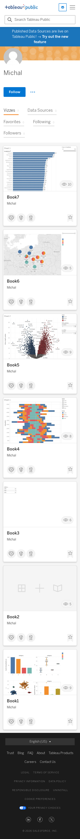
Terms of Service (46, 772)
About (41, 753)
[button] (28, 819)
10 (69, 184)
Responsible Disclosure (31, 790)
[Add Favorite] (70, 218)
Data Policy (57, 781)
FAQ (30, 753)
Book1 (13, 701)
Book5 (13, 365)
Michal (11, 203)
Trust (10, 753)
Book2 (13, 617)
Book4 (13, 449)
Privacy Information (29, 781)
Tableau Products (61, 753)
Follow (14, 92)
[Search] (9, 20)
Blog (21, 753)
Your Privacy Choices (44, 807)
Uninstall (60, 790)
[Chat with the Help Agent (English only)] (63, 7)
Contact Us (48, 762)
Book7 (13, 197)
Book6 (13, 281)
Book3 (13, 533)
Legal (25, 772)
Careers (30, 762)
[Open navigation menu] (72, 7)
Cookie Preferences (40, 799)
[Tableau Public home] (21, 7)
